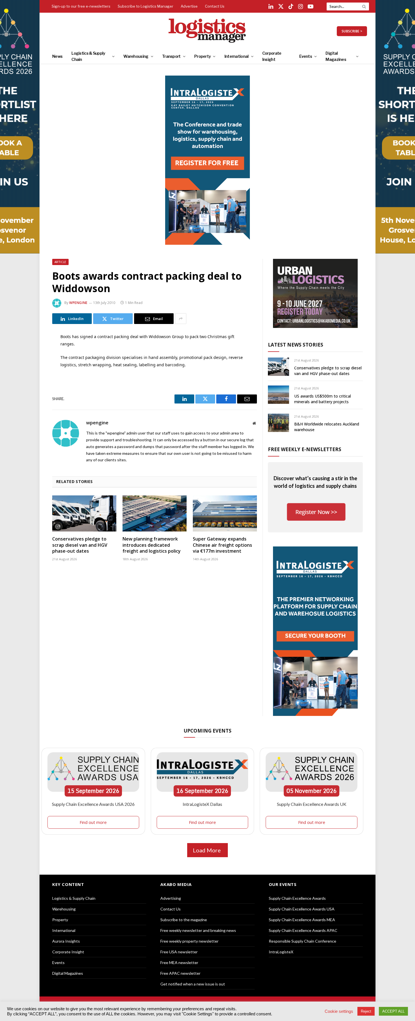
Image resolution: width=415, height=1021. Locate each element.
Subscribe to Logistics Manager (145, 6)
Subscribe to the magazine (183, 919)
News (57, 56)
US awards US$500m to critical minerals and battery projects (322, 398)
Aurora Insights (66, 941)
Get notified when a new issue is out (192, 984)
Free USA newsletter (179, 951)
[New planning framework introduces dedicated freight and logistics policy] (155, 513)
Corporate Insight (271, 56)
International (236, 56)
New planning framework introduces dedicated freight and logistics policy (152, 545)
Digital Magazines (336, 56)
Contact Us (214, 6)
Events (305, 56)
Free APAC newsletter (180, 973)
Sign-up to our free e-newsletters (81, 6)
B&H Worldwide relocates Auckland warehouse (326, 426)
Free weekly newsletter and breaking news (198, 930)
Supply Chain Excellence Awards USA (302, 909)
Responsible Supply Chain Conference (302, 941)
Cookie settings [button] (339, 1011)
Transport (171, 56)
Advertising (170, 898)
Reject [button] (366, 1011)
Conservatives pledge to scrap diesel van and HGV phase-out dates (79, 545)
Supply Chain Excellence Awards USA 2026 (93, 804)
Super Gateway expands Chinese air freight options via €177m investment (222, 545)
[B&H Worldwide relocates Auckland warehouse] (278, 423)
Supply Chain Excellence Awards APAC (303, 930)
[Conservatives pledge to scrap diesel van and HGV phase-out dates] (84, 513)
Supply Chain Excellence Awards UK (311, 804)
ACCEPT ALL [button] (393, 1011)
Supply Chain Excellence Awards (297, 898)
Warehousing (135, 56)
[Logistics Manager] (208, 31)
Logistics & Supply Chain (88, 56)
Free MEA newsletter (179, 962)
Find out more (93, 822)
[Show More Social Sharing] (180, 318)
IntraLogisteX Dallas (202, 804)
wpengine (78, 302)
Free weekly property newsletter (189, 941)
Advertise (189, 6)
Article (60, 262)
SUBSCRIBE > (352, 31)
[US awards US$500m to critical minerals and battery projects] (278, 394)
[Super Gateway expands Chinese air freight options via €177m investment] (225, 513)
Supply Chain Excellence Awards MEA (302, 919)
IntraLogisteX (281, 951)
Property (202, 56)
